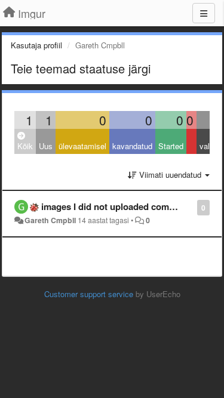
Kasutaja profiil (36, 45)
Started (170, 146)
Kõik (25, 146)
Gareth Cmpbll (50, 220)
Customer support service (88, 294)
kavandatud (132, 146)
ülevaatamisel (82, 146)
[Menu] (203, 13)
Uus (46, 146)
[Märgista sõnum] (191, 206)
